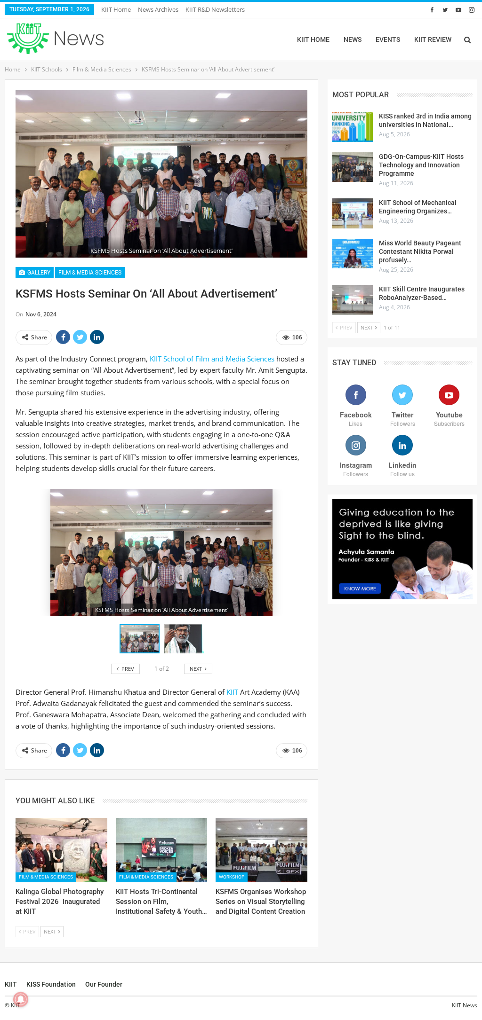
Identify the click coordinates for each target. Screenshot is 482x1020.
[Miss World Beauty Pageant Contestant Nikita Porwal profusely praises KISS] (352, 254)
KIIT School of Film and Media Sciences (213, 358)
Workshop (231, 876)
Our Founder (103, 984)
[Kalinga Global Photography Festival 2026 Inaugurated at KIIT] (61, 850)
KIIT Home (116, 9)
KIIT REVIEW (432, 39)
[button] (184, 639)
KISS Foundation (51, 984)
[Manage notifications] (20, 999)
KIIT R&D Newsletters (215, 9)
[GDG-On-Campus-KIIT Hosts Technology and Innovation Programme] (352, 167)
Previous (18, 173)
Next (305, 173)
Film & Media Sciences (89, 272)
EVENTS (388, 39)
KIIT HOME (313, 39)
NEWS (353, 39)
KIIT (233, 692)
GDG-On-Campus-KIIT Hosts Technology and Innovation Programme (421, 165)
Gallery (38, 272)
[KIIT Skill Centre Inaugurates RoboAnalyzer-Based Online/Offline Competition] (352, 300)
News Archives (158, 9)
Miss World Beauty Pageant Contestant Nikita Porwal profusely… (420, 251)
